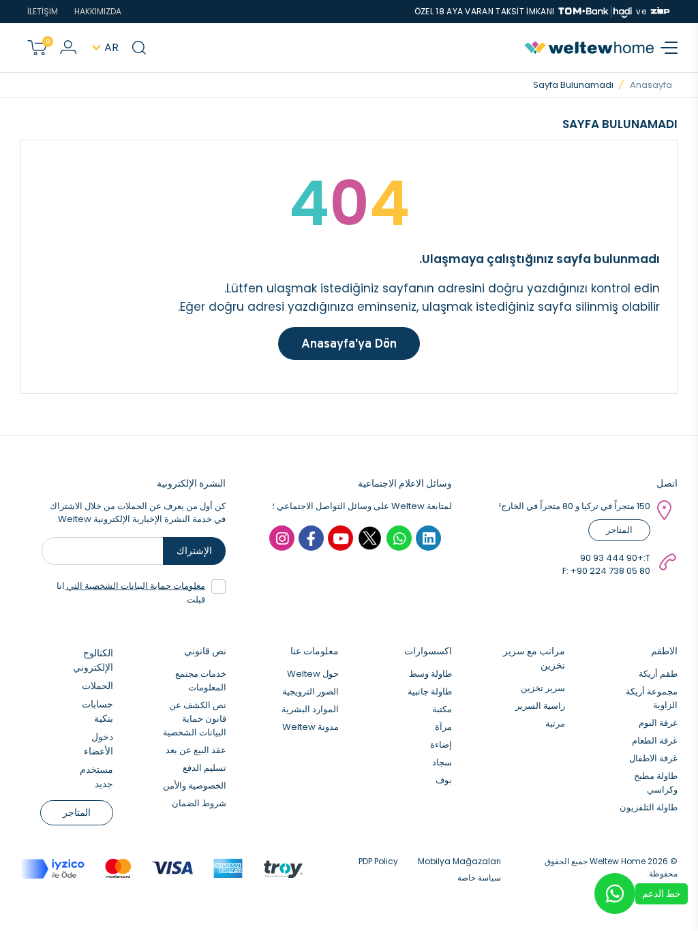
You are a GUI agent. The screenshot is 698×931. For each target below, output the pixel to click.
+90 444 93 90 (611, 557)
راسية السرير (540, 705)
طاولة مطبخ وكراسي (656, 782)
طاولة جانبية (430, 691)
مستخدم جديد (96, 777)
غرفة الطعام (655, 740)
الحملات (97, 685)
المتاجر (619, 529)
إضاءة (441, 744)
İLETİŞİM (42, 11)
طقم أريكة (658, 673)
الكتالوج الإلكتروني (93, 660)
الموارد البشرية (310, 709)
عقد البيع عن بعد (196, 750)
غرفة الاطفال (653, 758)
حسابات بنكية (97, 711)
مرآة (443, 726)
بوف (444, 780)
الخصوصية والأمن (194, 785)
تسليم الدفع (204, 767)
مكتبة (442, 709)
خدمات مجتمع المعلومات (200, 680)
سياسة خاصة (479, 877)
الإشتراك (194, 551)
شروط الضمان (199, 803)
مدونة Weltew (310, 726)
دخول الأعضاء (98, 744)
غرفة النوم (658, 722)
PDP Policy (378, 861)
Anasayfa (651, 84)
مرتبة (555, 723)
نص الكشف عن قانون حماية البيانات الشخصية (194, 719)
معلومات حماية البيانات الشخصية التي (135, 585)
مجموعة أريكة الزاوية (652, 698)
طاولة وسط (430, 673)
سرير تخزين (543, 688)
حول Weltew (313, 673)
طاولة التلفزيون (649, 807)
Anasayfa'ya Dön (349, 343)
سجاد (442, 762)
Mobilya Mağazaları (459, 861)
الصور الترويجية (310, 691)
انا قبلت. (131, 592)
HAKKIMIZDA (97, 11)
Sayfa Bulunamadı (573, 84)
